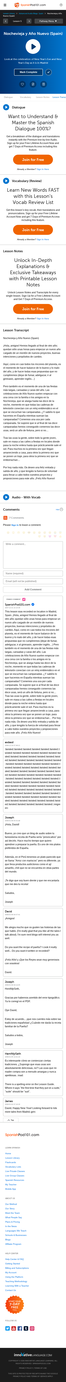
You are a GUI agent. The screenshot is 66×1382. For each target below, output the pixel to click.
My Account (10, 1272)
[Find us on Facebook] (19, 1328)
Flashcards (10, 1162)
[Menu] (5, 5)
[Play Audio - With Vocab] (6, 497)
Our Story (10, 1208)
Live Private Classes (15, 1171)
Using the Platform (14, 1277)
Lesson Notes (42, 97)
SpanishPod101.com (41, 1363)
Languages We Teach (15, 1230)
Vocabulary (25, 97)
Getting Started (12, 1263)
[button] (61, 5)
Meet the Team (12, 1213)
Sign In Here (43, 169)
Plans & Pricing (12, 1222)
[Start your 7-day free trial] (14, 1304)
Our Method (11, 1204)
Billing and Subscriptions (17, 1268)
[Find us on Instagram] (32, 1328)
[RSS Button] (5, 518)
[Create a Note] (33, 84)
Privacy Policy (26, 1368)
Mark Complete (28, 72)
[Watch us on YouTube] (13, 1328)
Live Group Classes (14, 1175)
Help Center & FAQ (14, 1259)
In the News (11, 1226)
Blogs (8, 1239)
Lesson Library (9, 13)
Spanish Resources (14, 1180)
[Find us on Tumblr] (26, 1328)
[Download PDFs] (43, 84)
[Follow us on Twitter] (7, 1328)
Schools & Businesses (16, 1235)
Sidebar (49, 21)
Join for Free (33, 159)
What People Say (13, 1217)
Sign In (15, 525)
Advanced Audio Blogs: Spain (31, 13)
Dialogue (8, 97)
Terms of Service (39, 1376)
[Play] (6, 181)
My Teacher (11, 1184)
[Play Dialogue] (6, 107)
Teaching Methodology (16, 1281)
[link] (5, 21)
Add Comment (33, 589)
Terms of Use (40, 1368)
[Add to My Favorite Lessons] (22, 84)
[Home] (30, 7)
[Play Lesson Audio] (33, 46)
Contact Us (10, 1290)
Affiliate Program (13, 1244)
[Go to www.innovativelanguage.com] (33, 1354)
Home (8, 1153)
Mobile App (10, 1189)
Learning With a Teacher (17, 1286)
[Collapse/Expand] (33, 509)
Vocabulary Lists (13, 1167)
